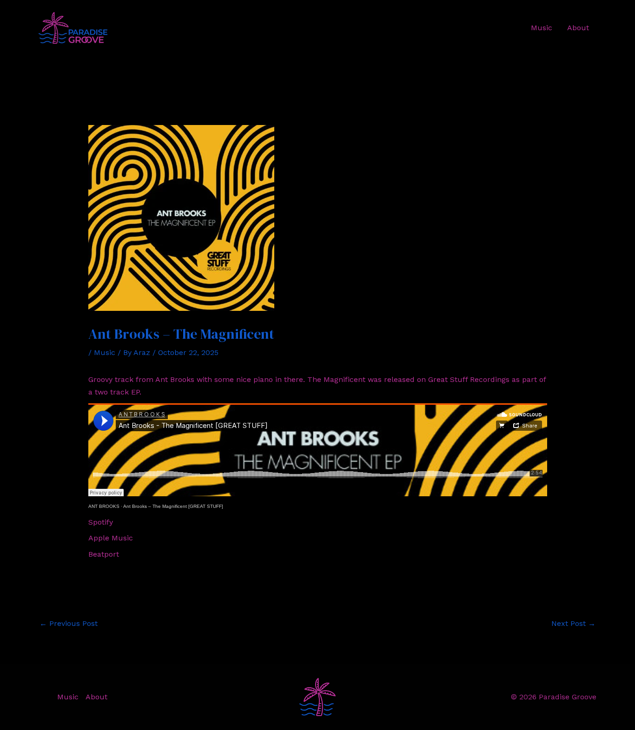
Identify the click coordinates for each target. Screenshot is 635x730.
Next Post (573, 623)
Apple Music (110, 537)
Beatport (103, 554)
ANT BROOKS (103, 506)
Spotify (100, 522)
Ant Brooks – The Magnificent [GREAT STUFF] (173, 506)
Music (541, 27)
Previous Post (69, 623)
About (578, 27)
